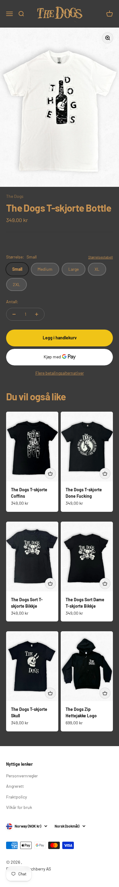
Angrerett (15, 786)
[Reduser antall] (14, 314)
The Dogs (14, 196)
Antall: (12, 301)
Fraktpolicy (16, 796)
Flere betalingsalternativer (59, 373)
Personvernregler (22, 775)
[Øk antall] (36, 314)
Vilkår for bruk (19, 807)
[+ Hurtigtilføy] (50, 473)
